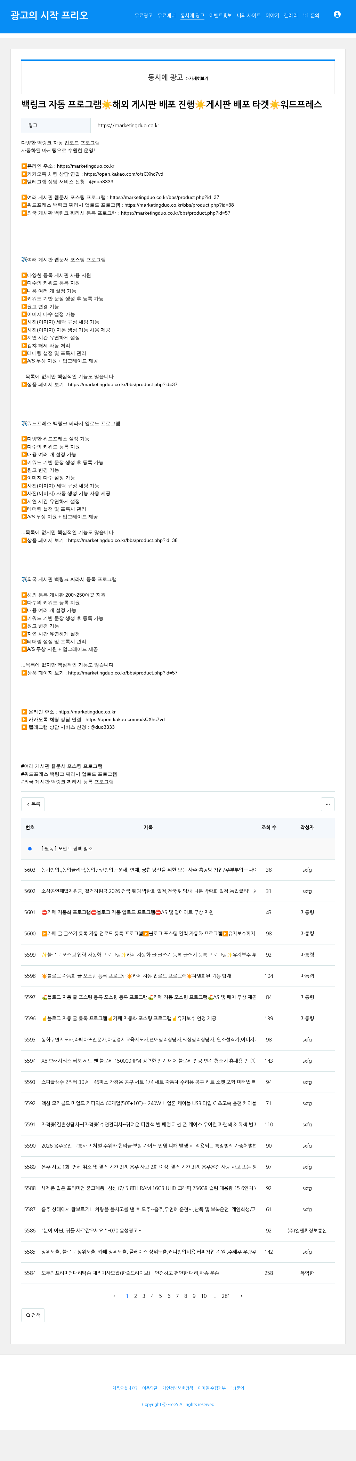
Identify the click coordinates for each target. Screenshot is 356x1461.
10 (204, 1296)
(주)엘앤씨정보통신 (307, 1230)
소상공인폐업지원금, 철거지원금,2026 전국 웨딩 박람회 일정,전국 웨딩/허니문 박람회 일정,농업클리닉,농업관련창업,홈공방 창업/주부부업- (148, 891)
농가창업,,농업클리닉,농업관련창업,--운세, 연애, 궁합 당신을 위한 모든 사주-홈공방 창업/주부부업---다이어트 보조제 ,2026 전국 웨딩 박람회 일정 (148, 870)
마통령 (307, 912)
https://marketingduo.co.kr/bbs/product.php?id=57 (175, 213)
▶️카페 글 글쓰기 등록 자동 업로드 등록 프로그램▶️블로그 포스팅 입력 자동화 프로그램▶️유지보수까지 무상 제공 (148, 933)
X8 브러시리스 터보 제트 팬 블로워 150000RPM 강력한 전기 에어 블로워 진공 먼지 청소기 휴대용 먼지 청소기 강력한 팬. (144, 1061)
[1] (253, 1061)
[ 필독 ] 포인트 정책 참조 (66, 848)
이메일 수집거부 (212, 1388)
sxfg (307, 870)
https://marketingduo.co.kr (128, 125)
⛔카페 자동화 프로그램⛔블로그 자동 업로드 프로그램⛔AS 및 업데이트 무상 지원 (127, 912)
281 (226, 1296)
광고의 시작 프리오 (49, 16)
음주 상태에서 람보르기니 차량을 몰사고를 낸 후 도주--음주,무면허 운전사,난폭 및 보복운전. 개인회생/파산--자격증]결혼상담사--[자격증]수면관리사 (148, 1209)
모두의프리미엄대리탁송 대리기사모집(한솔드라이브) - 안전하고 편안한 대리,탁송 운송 (130, 1273)
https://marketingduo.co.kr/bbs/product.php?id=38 (179, 205)
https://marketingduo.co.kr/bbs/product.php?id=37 (164, 197)
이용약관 (149, 1388)
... (214, 1296)
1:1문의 (237, 1388)
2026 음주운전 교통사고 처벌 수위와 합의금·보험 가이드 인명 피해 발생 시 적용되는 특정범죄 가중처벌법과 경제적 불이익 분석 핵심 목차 (148, 1145)
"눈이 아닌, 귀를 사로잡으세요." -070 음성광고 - (91, 1230)
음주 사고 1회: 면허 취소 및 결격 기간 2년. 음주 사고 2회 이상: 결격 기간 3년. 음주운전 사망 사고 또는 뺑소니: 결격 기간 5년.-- (148, 1167)
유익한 (307, 1273)
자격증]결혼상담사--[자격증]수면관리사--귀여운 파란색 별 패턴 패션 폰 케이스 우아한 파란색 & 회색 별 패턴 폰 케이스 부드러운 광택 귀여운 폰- (148, 1124)
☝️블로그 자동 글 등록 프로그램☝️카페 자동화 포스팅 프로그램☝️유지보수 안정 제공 (128, 1018)
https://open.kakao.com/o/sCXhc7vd (123, 174)
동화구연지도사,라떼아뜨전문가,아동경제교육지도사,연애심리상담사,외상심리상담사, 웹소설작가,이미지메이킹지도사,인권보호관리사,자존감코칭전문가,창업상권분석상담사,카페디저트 (148, 1039)
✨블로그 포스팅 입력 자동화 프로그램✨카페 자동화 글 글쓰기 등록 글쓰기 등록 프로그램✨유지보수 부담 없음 (148, 954)
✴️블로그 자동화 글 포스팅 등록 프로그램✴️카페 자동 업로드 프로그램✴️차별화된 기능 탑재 (136, 976)
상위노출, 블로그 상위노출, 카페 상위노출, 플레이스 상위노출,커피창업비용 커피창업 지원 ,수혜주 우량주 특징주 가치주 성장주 (148, 1252)
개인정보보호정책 (177, 1388)
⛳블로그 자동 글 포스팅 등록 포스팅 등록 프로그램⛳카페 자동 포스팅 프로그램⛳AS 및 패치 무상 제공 (148, 997)
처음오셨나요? (124, 1388)
